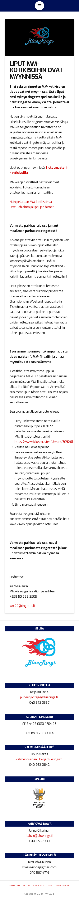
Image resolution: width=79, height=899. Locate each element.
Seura (27, 885)
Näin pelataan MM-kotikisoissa (31, 202)
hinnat (49, 207)
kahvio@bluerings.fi (39, 836)
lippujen (39, 207)
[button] (39, 5)
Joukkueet (62, 885)
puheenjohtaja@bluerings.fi (39, 697)
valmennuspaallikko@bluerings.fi (39, 759)
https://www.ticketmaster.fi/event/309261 (44, 442)
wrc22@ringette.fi (22, 606)
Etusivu (14, 885)
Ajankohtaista (43, 885)
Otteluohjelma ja (21, 207)
